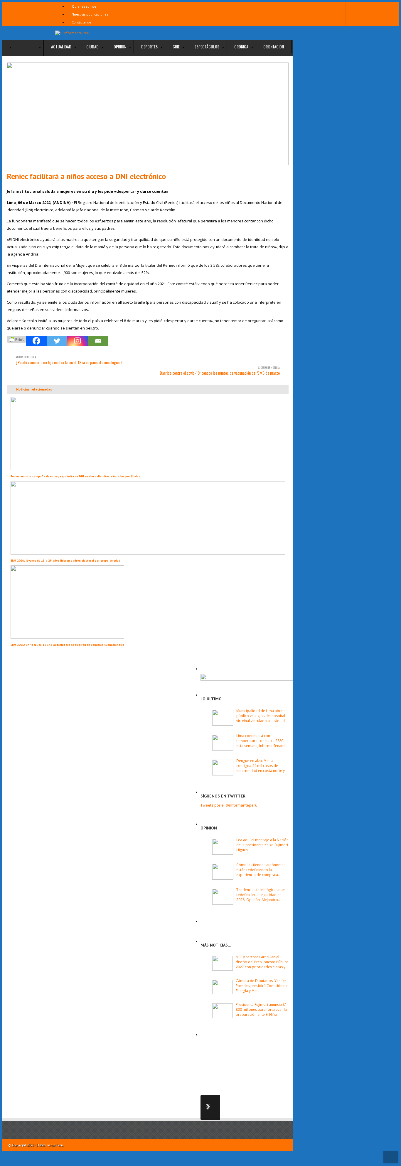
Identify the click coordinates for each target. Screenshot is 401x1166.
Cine (176, 46)
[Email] (98, 341)
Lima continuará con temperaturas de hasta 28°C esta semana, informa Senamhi (261, 740)
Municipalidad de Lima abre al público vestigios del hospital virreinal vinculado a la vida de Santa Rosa (261, 715)
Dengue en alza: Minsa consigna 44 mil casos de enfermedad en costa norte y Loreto (260, 765)
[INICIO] (29, 48)
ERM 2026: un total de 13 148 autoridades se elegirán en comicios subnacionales (67, 645)
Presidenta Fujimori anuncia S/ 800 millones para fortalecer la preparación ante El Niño (261, 1009)
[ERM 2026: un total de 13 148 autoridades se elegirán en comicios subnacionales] (67, 637)
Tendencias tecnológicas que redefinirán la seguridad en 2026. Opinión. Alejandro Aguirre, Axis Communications (261, 894)
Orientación (273, 46)
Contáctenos (81, 22)
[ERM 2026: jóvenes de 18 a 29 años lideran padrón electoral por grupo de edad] (148, 553)
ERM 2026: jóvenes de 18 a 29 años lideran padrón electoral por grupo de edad (65, 560)
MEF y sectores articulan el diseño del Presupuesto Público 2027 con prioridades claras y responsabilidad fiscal (262, 961)
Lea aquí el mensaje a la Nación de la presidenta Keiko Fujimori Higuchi (262, 844)
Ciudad (92, 46)
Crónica (241, 46)
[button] (210, 1107)
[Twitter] (57, 341)
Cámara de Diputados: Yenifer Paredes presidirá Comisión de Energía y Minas (262, 985)
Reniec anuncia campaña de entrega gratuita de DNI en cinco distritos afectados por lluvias (75, 476)
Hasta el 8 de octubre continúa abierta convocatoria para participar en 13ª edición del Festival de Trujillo (264, 1063)
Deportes (149, 46)
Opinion (120, 46)
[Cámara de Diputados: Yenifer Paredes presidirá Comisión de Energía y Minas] (222, 987)
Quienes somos (84, 6)
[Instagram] (77, 341)
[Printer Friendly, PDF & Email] (16, 339)
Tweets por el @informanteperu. (229, 805)
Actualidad (61, 46)
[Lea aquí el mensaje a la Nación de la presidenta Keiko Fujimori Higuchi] (222, 847)
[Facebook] (36, 341)
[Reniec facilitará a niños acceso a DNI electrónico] (148, 114)
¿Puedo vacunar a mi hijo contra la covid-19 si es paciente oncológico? (69, 360)
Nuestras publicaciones (90, 14)
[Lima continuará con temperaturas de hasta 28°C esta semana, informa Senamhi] (222, 743)
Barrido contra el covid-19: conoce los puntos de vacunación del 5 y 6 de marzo (220, 370)
